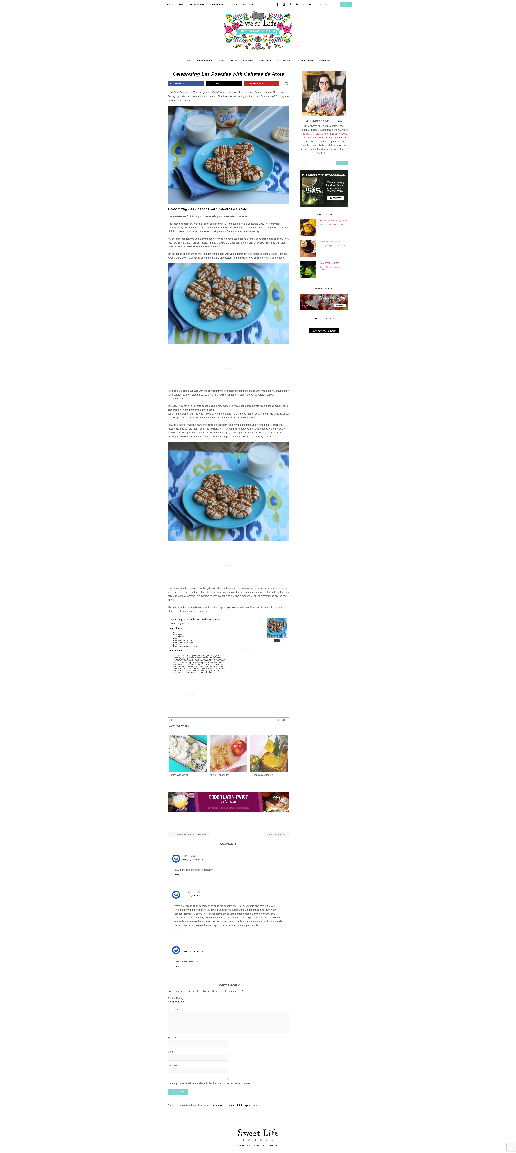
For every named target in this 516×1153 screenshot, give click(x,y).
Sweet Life (258, 31)
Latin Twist (340, 133)
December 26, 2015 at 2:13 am (192, 951)
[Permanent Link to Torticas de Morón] (188, 736)
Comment (174, 1009)
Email (172, 1052)
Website (172, 1065)
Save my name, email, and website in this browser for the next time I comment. (210, 1083)
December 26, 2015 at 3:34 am (192, 896)
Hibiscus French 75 (330, 242)
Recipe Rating (175, 998)
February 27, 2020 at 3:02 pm (192, 860)
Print (276, 641)
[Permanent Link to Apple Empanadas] (228, 736)
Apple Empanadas (219, 775)
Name (172, 1038)
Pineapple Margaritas (261, 775)
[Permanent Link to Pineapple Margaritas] (269, 736)
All (170, 720)
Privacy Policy (273, 1145)
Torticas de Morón (179, 775)
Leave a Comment (338, 225)
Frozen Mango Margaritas (333, 220)
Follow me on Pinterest (324, 330)
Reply (176, 875)
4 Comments (282, 720)
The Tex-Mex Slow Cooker (315, 133)
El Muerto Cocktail (330, 263)
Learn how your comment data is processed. (234, 1105)
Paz (183, 947)
